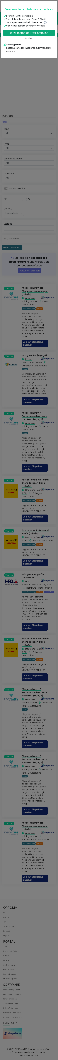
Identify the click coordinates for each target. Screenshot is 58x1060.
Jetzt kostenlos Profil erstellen (29, 33)
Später (29, 38)
